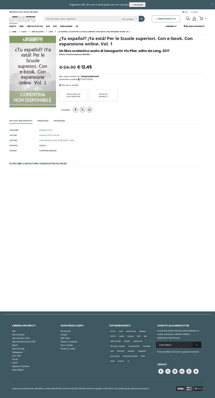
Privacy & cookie (68, 348)
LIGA (112, 351)
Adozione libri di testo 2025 (23, 341)
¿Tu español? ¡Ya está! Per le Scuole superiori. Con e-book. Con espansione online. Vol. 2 (107, 206)
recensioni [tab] (59, 120)
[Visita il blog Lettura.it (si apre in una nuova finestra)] (189, 371)
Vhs (55, 26)
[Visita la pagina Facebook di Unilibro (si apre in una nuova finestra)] (161, 371)
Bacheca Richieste (194, 26)
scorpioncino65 (133, 346)
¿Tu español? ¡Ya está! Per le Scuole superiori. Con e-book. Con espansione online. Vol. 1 (108, 271)
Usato (12, 26)
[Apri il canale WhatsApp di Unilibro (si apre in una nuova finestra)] (182, 371)
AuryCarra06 (114, 356)
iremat (112, 361)
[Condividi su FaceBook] (75, 110)
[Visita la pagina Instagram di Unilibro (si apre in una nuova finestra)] (175, 371)
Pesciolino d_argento (117, 346)
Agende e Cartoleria (20, 366)
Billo (145, 336)
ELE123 (113, 336)
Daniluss (130, 336)
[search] (142, 19)
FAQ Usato (65, 338)
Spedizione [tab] (43, 120)
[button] (202, 18)
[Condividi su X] (82, 110)
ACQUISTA (108, 227)
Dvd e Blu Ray (18, 348)
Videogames (66, 26)
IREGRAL (120, 351)
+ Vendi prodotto (166, 18)
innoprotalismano (90, 76)
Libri (21, 26)
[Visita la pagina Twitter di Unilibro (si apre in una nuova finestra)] (168, 371)
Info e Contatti (67, 345)
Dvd (48, 26)
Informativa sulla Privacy (168, 337)
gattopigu (142, 331)
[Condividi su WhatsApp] (89, 110)
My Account (66, 331)
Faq (186, 12)
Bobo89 (127, 341)
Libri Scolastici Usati (21, 338)
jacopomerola (131, 331)
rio (128, 361)
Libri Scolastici (35, 26)
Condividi (65, 109)
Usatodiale (146, 346)
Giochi (15, 362)
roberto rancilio (115, 341)
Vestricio (121, 361)
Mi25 (138, 336)
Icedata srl (145, 388)
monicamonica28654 (130, 356)
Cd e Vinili (16, 355)
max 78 (112, 331)
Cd (76, 26)
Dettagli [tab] (20, 120)
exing (121, 331)
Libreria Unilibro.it (24, 325)
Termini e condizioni (69, 341)
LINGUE (42, 145)
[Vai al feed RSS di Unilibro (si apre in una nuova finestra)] (196, 371)
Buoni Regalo (18, 369)
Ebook (15, 345)
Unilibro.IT (171, 26)
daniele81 (131, 351)
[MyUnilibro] (194, 19)
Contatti (64, 334)
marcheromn (137, 341)
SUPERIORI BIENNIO (47, 150)
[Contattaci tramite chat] (188, 19)
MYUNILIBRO (138, 5)
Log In (195, 12)
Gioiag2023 (142, 351)
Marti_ (143, 356)
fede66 (121, 336)
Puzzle (15, 359)
